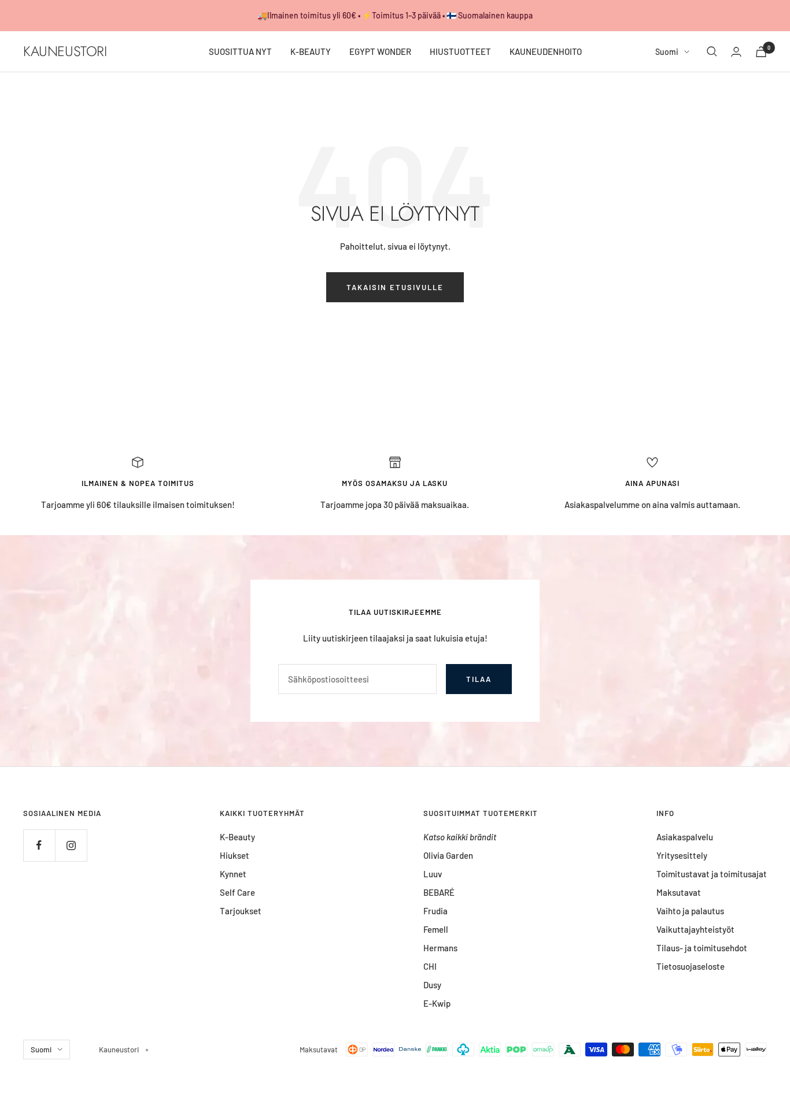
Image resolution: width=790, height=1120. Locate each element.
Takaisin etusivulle (395, 287)
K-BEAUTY (310, 51)
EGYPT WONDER (380, 51)
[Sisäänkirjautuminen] (736, 52)
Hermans (440, 948)
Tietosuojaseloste (690, 966)
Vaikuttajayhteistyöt (695, 929)
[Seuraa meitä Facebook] (39, 845)
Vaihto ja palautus (690, 911)
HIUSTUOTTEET (460, 51)
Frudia (435, 911)
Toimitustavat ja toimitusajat (711, 874)
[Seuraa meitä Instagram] (71, 845)
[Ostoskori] (761, 51)
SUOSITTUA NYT (240, 51)
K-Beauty (237, 837)
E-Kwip (437, 1003)
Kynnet (233, 874)
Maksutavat (678, 892)
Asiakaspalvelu (684, 837)
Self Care (237, 892)
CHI (430, 966)
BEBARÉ (439, 892)
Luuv (432, 874)
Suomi (666, 52)
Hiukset (234, 855)
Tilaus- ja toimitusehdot (701, 948)
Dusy (432, 985)
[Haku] (712, 51)
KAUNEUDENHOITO (546, 51)
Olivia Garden (448, 855)
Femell (435, 929)
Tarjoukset (240, 911)
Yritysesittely (681, 855)
